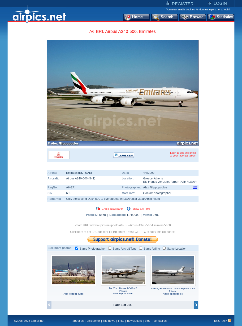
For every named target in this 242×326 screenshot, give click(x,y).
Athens (158, 178)
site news (109, 320)
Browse (196, 17)
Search (167, 17)
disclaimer (93, 320)
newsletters (134, 320)
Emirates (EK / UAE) (79, 172)
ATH (183, 181)
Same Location (176, 248)
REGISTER (183, 3)
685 (68, 193)
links (121, 320)
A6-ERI (70, 187)
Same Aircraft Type (124, 248)
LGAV (192, 181)
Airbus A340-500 (77, 178)
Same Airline (152, 248)
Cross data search (112, 208)
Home (137, 17)
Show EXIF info (141, 208)
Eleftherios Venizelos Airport (161, 181)
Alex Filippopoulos (155, 187)
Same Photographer (92, 248)
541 (91, 178)
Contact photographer (157, 193)
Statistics (225, 17)
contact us (160, 320)
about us (78, 320)
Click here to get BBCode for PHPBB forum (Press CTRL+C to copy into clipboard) (122, 232)
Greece (148, 178)
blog (148, 320)
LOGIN (220, 3)
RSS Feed (221, 321)
